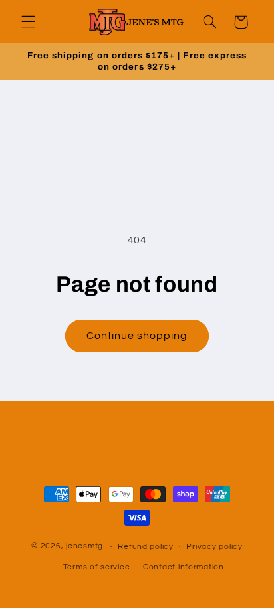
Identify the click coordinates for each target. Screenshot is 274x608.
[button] (28, 22)
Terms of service (96, 567)
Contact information (183, 567)
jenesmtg (84, 546)
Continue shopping (137, 335)
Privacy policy (214, 546)
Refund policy (146, 546)
